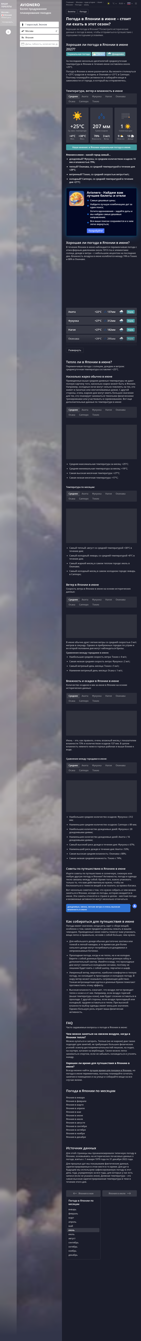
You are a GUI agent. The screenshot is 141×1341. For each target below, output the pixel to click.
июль (71, 1234)
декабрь (73, 1254)
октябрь (73, 1246)
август (71, 1238)
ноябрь (72, 1250)
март (71, 1217)
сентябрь (73, 1242)
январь (72, 1209)
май (70, 1225)
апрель (72, 1221)
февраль (73, 1213)
